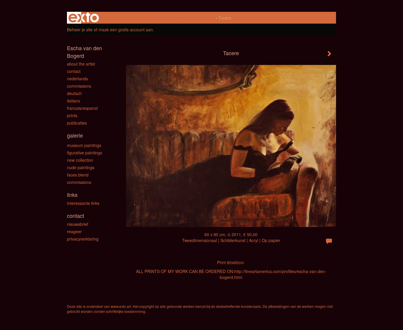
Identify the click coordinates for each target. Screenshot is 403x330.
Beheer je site (80, 29)
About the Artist (81, 64)
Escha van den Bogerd (193, 18)
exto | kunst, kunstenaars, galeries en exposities (83, 18)
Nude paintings (80, 167)
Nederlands (77, 78)
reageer (74, 231)
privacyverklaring (83, 239)
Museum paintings (84, 145)
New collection (80, 160)
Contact (74, 71)
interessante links (83, 203)
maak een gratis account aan (126, 29)
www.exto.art (121, 306)
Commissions (79, 86)
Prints (72, 115)
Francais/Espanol (82, 108)
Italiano (73, 101)
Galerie (75, 135)
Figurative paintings (84, 153)
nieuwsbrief (77, 224)
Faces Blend (78, 175)
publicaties (77, 123)
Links (72, 194)
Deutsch (74, 93)
